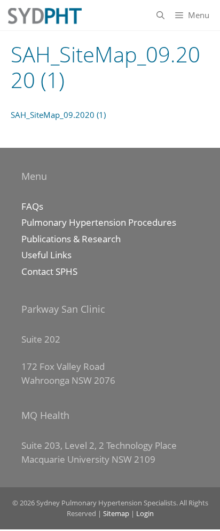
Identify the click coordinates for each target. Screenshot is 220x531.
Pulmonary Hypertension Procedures (98, 222)
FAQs (32, 206)
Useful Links (46, 255)
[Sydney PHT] (43, 15)
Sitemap (116, 513)
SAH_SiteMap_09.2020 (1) (58, 114)
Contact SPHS (49, 271)
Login (145, 513)
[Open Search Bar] (160, 15)
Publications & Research (71, 239)
